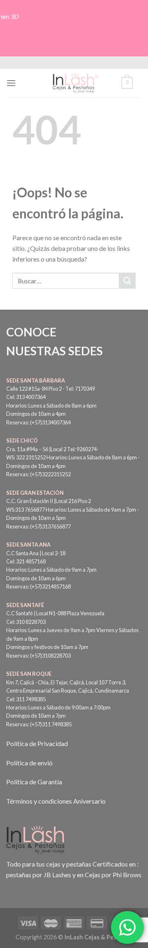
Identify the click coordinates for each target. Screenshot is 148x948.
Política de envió (29, 763)
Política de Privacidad (37, 743)
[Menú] (11, 83)
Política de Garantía (34, 782)
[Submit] (127, 281)
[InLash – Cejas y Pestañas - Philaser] (74, 83)
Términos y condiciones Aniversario (56, 801)
